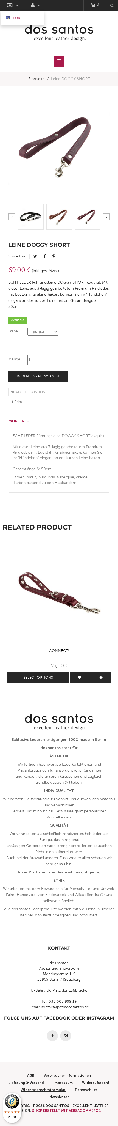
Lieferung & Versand (26, 1083)
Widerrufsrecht (95, 1083)
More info (19, 421)
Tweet (35, 256)
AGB (30, 1075)
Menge (14, 359)
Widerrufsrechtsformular (43, 1090)
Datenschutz (86, 1090)
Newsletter (59, 1097)
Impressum (63, 1083)
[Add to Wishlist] (79, 677)
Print (17, 402)
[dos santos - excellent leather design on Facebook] (52, 1035)
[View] (100, 677)
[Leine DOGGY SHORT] (30, 216)
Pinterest (54, 256)
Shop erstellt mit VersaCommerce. (66, 1111)
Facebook (45, 256)
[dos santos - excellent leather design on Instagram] (65, 1035)
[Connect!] (59, 593)
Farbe (13, 331)
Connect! (59, 651)
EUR (16, 18)
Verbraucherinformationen (67, 1075)
